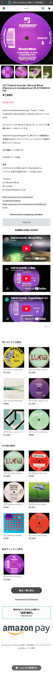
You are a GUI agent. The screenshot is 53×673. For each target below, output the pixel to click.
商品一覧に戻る (26, 590)
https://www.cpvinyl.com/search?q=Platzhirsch (24, 204)
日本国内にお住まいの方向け (26, 230)
